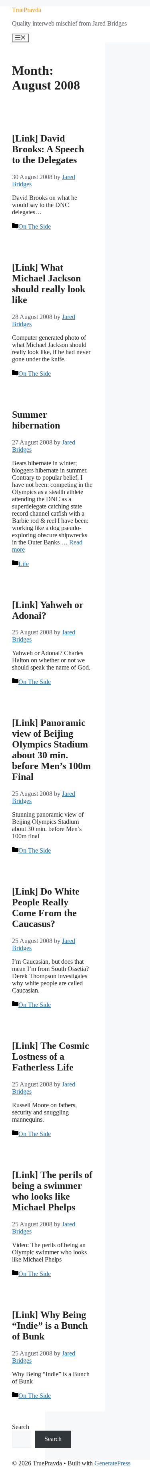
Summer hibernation (36, 420)
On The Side (34, 226)
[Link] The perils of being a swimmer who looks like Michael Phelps (52, 1191)
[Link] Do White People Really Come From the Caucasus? (46, 907)
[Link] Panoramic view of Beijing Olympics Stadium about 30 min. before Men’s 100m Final (51, 750)
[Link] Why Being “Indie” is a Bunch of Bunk (50, 1325)
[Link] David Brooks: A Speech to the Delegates (48, 149)
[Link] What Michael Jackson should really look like (48, 283)
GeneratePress (112, 1463)
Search (20, 1426)
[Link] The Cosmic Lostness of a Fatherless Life (50, 1056)
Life (23, 563)
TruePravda (26, 9)
